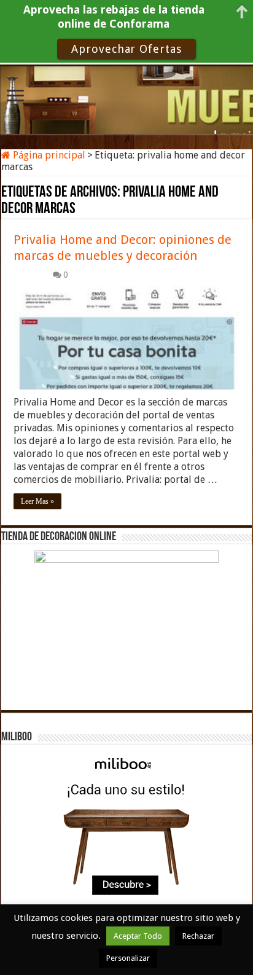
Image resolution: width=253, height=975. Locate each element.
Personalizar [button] (128, 958)
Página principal (47, 155)
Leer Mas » (37, 501)
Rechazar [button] (198, 936)
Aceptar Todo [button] (138, 936)
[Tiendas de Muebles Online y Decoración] (126, 98)
